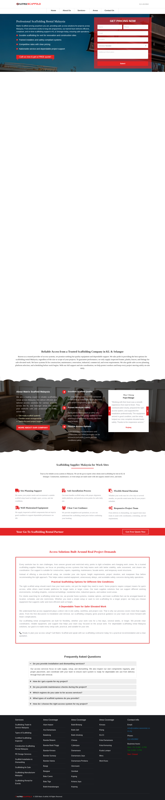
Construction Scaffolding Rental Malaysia (25, 747)
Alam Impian (48, 725)
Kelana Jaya (76, 781)
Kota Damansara (106, 740)
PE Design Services (23, 754)
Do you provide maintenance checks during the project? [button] (60, 687)
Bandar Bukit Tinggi (51, 745)
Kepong (74, 787)
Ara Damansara (49, 730)
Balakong (47, 735)
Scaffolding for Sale (23, 767)
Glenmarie (75, 766)
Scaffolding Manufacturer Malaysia (25, 774)
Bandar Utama (49, 761)
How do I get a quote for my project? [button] (50, 681)
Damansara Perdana (79, 761)
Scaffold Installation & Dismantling (23, 760)
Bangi (45, 766)
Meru (101, 756)
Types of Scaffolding (23, 733)
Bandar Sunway (49, 756)
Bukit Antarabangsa (51, 787)
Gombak (74, 771)
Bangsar (46, 771)
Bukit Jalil (75, 730)
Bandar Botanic (49, 740)
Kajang (74, 776)
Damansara (76, 750)
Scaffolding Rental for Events (23, 782)
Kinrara (102, 725)
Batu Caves (48, 776)
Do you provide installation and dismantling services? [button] (59, 664)
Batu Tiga (47, 781)
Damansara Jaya (78, 756)
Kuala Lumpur (105, 750)
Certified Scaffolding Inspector (23, 739)
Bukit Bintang (76, 725)
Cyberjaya (75, 745)
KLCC (101, 735)
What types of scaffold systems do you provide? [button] (56, 698)
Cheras (74, 740)
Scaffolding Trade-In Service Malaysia (23, 726)
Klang (101, 730)
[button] (109, 411)
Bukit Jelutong (77, 735)
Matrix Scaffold (43, 796)
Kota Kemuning (105, 745)
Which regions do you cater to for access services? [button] (57, 693)
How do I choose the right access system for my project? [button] (60, 704)
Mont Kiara (103, 761)
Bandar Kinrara (49, 750)
